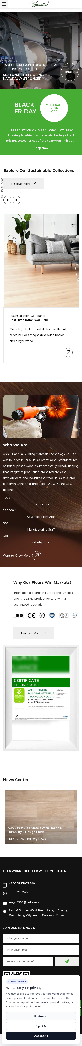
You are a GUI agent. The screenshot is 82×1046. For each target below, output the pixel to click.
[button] (7, 200)
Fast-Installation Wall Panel (29, 320)
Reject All (41, 1026)
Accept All (41, 1035)
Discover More (21, 184)
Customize (41, 1016)
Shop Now (41, 148)
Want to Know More (16, 555)
